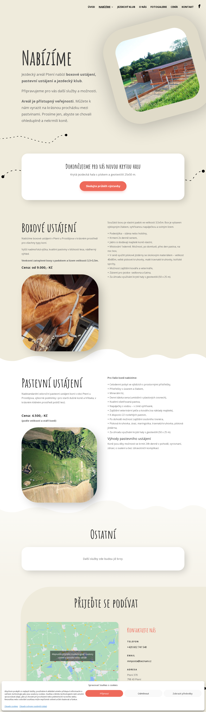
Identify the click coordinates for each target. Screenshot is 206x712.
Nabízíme (104, 7)
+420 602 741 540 (137, 647)
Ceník (174, 7)
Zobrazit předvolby (183, 693)
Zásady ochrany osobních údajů (33, 706)
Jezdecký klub (126, 7)
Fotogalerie (159, 7)
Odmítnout (143, 693)
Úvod (91, 7)
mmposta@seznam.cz (139, 661)
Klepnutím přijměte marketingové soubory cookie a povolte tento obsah (72, 656)
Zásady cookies (11, 706)
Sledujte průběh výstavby (103, 186)
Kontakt (188, 7)
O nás (143, 7)
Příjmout (104, 693)
